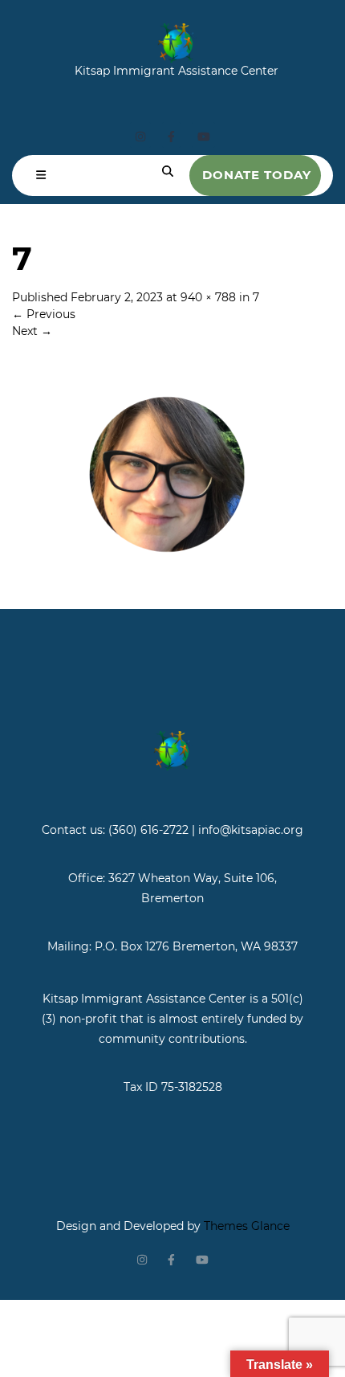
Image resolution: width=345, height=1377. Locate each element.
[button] (41, 175)
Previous (43, 314)
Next (32, 331)
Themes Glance (245, 1226)
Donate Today (256, 174)
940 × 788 (208, 297)
